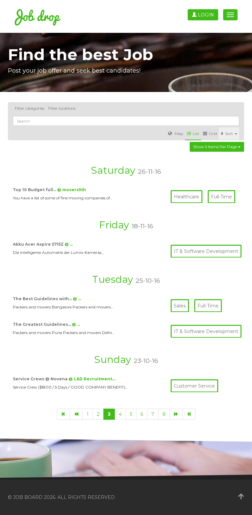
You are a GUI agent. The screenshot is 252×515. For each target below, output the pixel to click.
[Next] (176, 414)
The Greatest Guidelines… (42, 324)
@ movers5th (71, 189)
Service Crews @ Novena (41, 378)
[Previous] (76, 414)
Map (178, 133)
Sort (229, 133)
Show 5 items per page (215, 146)
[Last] (189, 414)
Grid (213, 133)
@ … (69, 244)
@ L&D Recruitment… (92, 378)
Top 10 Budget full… (35, 189)
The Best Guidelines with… (43, 298)
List (196, 133)
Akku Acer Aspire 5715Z (39, 244)
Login (205, 15)
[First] (63, 414)
